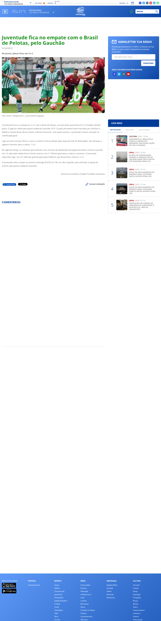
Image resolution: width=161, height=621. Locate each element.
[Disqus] (53, 239)
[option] (115, 130)
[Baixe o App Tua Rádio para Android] (157, 3)
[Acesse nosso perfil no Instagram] (147, 3)
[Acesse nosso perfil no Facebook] (140, 3)
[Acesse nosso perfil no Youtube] (150, 3)
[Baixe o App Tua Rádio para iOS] (154, 3)
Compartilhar (10, 184)
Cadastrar (148, 63)
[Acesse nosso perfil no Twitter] (143, 3)
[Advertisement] (81, 26)
